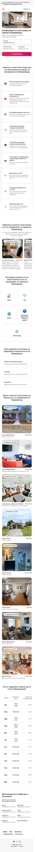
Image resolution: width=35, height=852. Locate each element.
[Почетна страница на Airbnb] (3, 9)
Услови (21, 846)
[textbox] (9, 49)
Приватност (14, 846)
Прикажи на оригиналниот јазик (12, 4)
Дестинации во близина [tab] (9, 800)
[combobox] (16, 43)
